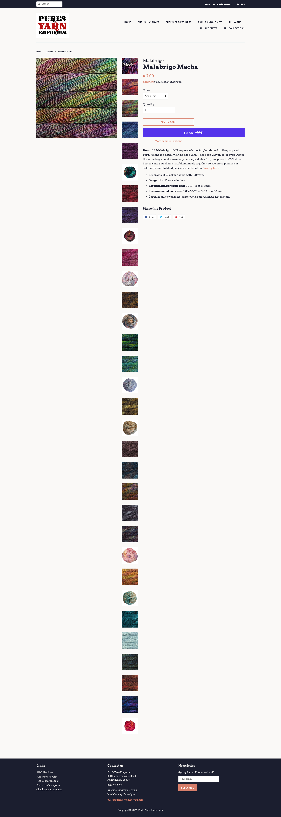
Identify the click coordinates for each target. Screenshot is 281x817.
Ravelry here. (211, 168)
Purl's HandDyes (148, 22)
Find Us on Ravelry (46, 776)
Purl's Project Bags (179, 22)
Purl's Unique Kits (210, 22)
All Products (208, 28)
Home (127, 22)
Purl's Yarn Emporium (150, 810)
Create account (224, 3)
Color (146, 90)
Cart (243, 3)
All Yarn (49, 51)
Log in (208, 3)
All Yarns (235, 22)
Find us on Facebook (47, 781)
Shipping (148, 81)
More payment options (168, 141)
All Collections (234, 28)
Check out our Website (49, 789)
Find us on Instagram (48, 785)
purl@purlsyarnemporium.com (125, 799)
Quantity (148, 104)
